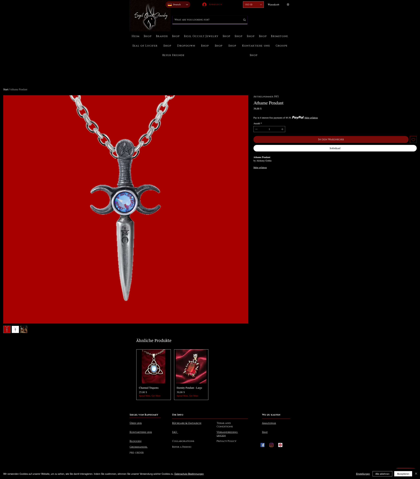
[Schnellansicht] (153, 366)
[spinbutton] (269, 129)
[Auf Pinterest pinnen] (262, 177)
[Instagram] (271, 445)
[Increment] (283, 129)
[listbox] (253, 4)
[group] (210, 374)
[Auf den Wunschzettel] (413, 139)
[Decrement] (256, 129)
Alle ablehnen (382, 473)
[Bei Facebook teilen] (256, 177)
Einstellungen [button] (363, 473)
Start (5, 89)
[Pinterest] (280, 445)
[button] (253, 4)
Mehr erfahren (311, 117)
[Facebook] (263, 445)
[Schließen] (416, 473)
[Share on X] (274, 177)
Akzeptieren (403, 473)
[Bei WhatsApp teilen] (268, 177)
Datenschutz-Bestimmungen (189, 473)
